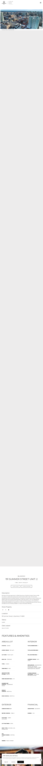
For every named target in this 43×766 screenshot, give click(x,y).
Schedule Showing (27, 586)
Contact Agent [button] (15, 586)
